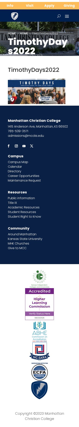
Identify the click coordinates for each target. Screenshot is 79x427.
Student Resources (22, 212)
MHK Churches (18, 243)
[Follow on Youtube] (24, 146)
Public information (21, 198)
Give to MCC (17, 248)
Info (10, 5)
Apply (49, 5)
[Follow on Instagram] (16, 146)
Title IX (12, 203)
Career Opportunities (23, 176)
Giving (69, 5)
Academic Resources (24, 207)
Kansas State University (25, 239)
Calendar (15, 166)
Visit (30, 5)
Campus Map (18, 162)
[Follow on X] (32, 146)
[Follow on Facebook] (9, 146)
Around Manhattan (22, 234)
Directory (14, 171)
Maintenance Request (24, 180)
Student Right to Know (24, 216)
